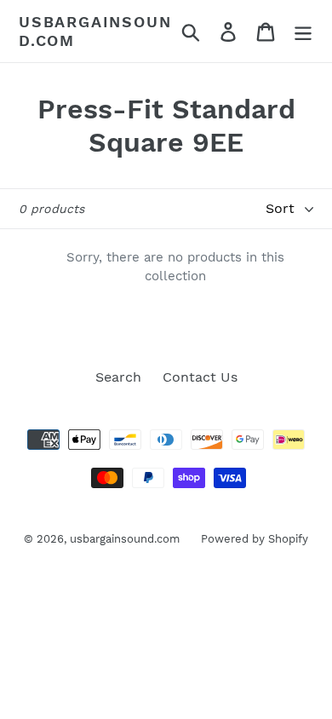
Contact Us (200, 377)
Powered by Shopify (254, 538)
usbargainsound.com (95, 31)
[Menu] (303, 31)
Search (118, 377)
